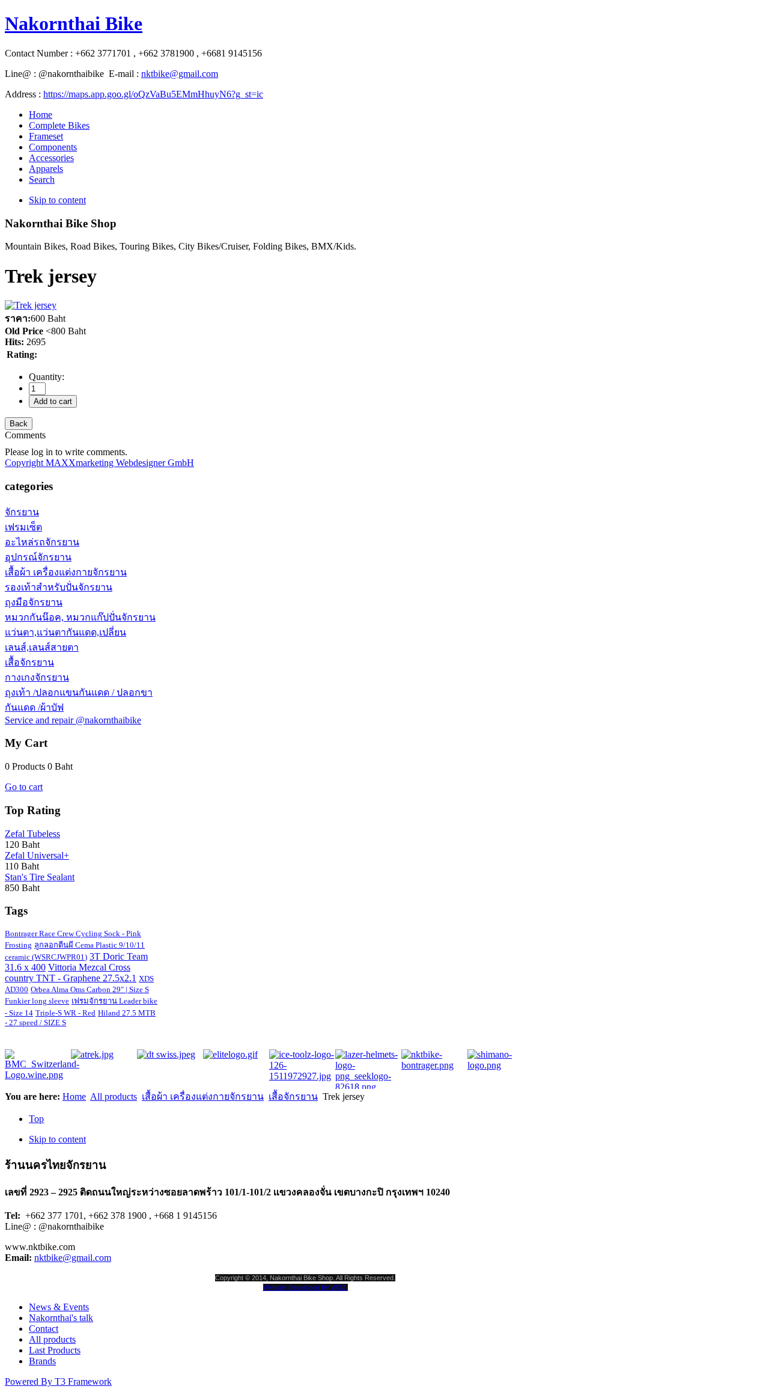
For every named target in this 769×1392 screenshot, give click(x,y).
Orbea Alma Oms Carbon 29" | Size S (90, 989)
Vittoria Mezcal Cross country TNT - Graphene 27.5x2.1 (70, 972)
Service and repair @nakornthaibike (73, 720)
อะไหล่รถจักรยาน (42, 542)
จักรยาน (22, 512)
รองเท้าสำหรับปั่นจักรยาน (58, 587)
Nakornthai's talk (61, 1318)
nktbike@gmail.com (179, 74)
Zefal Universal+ (37, 855)
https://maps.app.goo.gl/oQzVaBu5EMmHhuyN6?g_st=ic (153, 94)
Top (36, 1119)
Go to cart (24, 787)
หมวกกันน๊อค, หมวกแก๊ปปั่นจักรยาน (80, 617)
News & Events (59, 1307)
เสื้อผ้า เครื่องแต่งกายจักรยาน (66, 572)
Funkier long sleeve (37, 1000)
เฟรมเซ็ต (23, 527)
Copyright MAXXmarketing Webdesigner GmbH (99, 463)
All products (113, 1096)
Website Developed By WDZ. (305, 1287)
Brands (42, 1361)
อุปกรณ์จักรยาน (38, 557)
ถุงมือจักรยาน (33, 602)
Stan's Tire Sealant (39, 877)
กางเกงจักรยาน (37, 677)
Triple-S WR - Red (65, 1012)
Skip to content (57, 200)
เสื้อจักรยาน (29, 662)
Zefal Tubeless (32, 834)
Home (74, 1096)
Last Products (55, 1350)
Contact (43, 1328)
